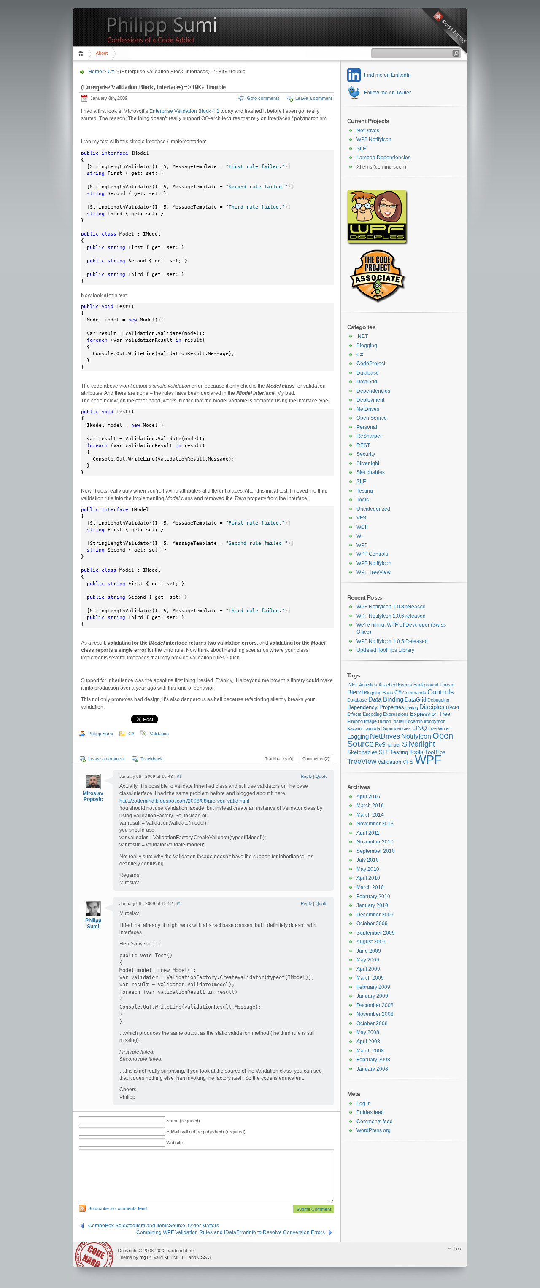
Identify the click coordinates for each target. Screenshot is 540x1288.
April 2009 (368, 969)
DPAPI (452, 707)
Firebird (355, 721)
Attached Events (395, 684)
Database (367, 373)
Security (365, 454)
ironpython (435, 721)
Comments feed (374, 1122)
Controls (440, 692)
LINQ (419, 728)
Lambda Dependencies (383, 158)
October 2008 (372, 1023)
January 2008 (372, 1069)
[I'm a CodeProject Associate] (377, 301)
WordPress (94, 1254)
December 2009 (375, 915)
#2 (179, 903)
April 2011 (368, 833)
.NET (362, 336)
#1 (179, 776)
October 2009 (372, 924)
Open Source (371, 418)
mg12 (145, 1257)
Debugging (438, 699)
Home (82, 53)
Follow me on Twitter (387, 93)
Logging (358, 736)
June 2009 (368, 951)
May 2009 (367, 960)
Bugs (388, 692)
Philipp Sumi (100, 733)
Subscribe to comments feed (117, 1208)
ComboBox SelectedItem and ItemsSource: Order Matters (153, 1226)
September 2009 (375, 933)
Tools (362, 500)
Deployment (370, 400)
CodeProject (370, 364)
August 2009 (371, 942)
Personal (366, 427)
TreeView (361, 761)
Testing (364, 491)
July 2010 (367, 860)
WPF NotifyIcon (374, 139)
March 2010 (370, 887)
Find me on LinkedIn (387, 75)
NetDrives (367, 131)
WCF (362, 527)
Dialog (411, 707)
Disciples (432, 707)
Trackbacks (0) (279, 758)
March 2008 (370, 1051)
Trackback (151, 758)
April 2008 (368, 1041)
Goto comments (263, 98)
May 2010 (367, 869)
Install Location (407, 721)
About (102, 53)
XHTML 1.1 (175, 1257)
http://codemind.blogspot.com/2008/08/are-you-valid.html (184, 801)
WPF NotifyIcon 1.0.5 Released (392, 641)
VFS (361, 518)
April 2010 (368, 878)
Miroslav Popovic (93, 796)
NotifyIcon (416, 736)
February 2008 (373, 1060)
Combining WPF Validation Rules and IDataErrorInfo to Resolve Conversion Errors (230, 1232)
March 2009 (370, 978)
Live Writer (439, 728)
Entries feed (370, 1112)
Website (174, 1142)
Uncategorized (373, 509)
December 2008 (375, 1005)
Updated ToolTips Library (385, 650)
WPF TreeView (373, 572)
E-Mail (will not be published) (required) (206, 1131)
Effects (354, 714)
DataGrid (366, 382)
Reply (306, 776)
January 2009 (372, 996)
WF (360, 536)
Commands (414, 692)
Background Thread (433, 684)
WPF (361, 545)
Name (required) (183, 1120)
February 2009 (373, 987)
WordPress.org (373, 1130)
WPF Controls (372, 554)
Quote (322, 776)
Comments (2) (315, 758)
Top (457, 1248)
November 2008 (375, 1014)
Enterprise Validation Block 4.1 (184, 111)
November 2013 (375, 824)
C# (111, 72)
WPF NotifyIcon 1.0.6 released (391, 616)
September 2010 (375, 851)
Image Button (377, 721)
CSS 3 (204, 1257)
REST (363, 445)
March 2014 (370, 815)
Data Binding (385, 699)
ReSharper (369, 436)
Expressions (396, 714)
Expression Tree (430, 714)
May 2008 (367, 1032)
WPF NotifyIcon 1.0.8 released (391, 607)
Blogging (366, 345)
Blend (355, 692)
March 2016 (370, 806)
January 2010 (372, 905)
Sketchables (370, 472)
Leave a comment (313, 98)
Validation (159, 733)
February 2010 (373, 897)
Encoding (372, 714)
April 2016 (368, 797)
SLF (361, 149)
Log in (363, 1103)
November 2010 (375, 842)
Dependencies (373, 391)
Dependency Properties (375, 707)
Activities (368, 684)
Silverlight (367, 463)
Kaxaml (354, 728)
